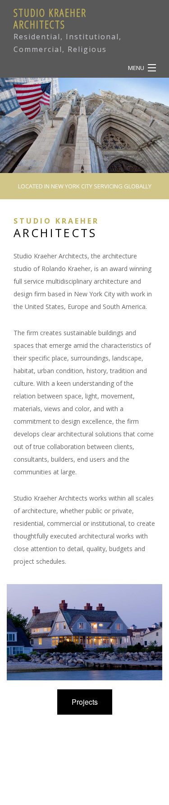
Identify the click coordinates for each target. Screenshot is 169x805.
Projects (85, 702)
